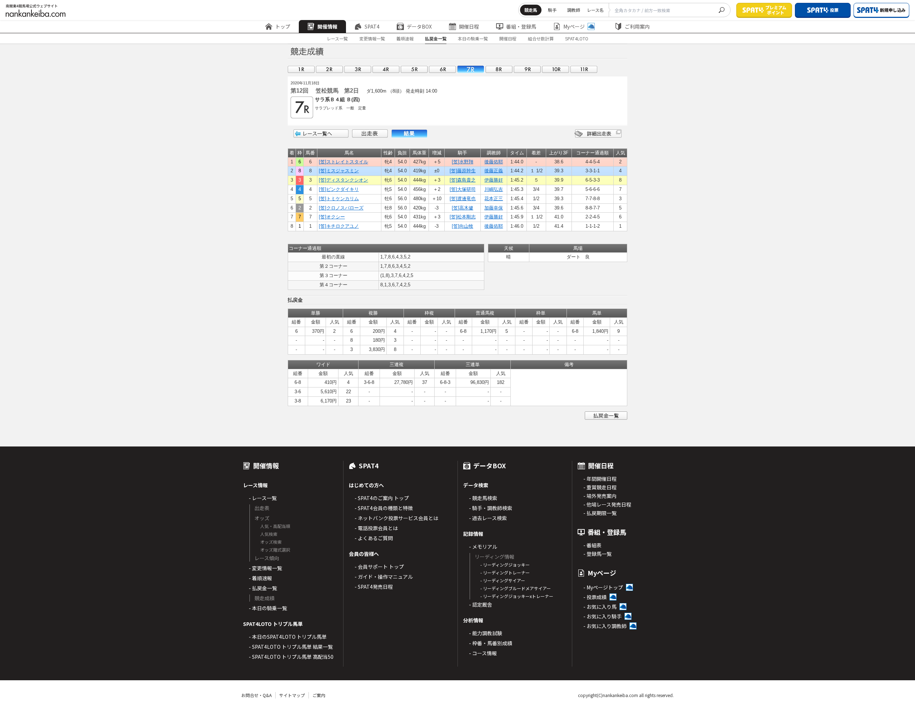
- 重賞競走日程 (600, 487)
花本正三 (493, 198)
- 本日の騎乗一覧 (268, 608)
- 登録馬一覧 (597, 553)
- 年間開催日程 (600, 478)
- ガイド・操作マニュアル (384, 576)
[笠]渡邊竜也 (463, 198)
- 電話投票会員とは (376, 528)
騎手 (552, 10)
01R (301, 69)
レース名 (595, 10)
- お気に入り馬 (600, 606)
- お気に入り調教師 (605, 625)
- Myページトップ (603, 587)
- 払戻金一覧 (263, 588)
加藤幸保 (493, 208)
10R (555, 69)
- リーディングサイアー (502, 580)
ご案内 (318, 695)
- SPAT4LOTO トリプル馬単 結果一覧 (291, 646)
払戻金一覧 (435, 38)
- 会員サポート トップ (379, 566)
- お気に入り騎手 (602, 616)
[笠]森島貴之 (463, 180)
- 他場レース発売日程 (607, 504)
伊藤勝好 (493, 180)
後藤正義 (493, 170)
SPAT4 (372, 26)
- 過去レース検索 (488, 518)
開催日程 (469, 26)
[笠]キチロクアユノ (339, 226)
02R (329, 69)
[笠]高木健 (462, 208)
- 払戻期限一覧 (600, 513)
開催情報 (327, 26)
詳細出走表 (598, 133)
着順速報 (405, 38)
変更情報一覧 (372, 38)
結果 (409, 133)
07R (470, 69)
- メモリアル (483, 546)
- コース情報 (483, 653)
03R (357, 69)
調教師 (573, 10)
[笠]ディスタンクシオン (343, 180)
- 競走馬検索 (483, 498)
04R (386, 69)
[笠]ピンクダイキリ (339, 189)
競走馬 (530, 10)
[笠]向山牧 (462, 226)
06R (442, 69)
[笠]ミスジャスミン (339, 170)
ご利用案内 (637, 26)
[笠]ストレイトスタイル (343, 161)
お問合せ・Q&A (256, 695)
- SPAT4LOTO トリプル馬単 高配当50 (291, 656)
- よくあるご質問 (374, 538)
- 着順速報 (260, 578)
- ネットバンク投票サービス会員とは (396, 518)
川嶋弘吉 (493, 189)
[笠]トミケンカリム (339, 198)
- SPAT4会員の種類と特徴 (384, 508)
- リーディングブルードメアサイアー (515, 588)
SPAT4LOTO (576, 38)
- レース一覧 (263, 498)
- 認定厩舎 (480, 604)
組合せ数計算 (541, 38)
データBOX (419, 26)
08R (499, 69)
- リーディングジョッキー (505, 565)
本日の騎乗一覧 (473, 38)
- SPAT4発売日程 (374, 586)
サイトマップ (292, 695)
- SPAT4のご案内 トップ (382, 498)
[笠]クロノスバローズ (341, 208)
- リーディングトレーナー (505, 572)
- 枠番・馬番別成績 (490, 643)
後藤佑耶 (493, 161)
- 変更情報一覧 (265, 568)
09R (527, 69)
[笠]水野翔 (462, 161)
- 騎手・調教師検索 (490, 508)
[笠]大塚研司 (463, 189)
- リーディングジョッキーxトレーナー (516, 596)
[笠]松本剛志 (463, 216)
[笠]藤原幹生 (463, 170)
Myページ (574, 26)
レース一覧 (337, 38)
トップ (282, 26)
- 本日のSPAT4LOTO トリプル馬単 (288, 636)
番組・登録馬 (521, 26)
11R (583, 69)
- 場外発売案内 (600, 495)
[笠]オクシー (332, 216)
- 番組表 (592, 545)
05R (414, 69)
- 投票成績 (595, 597)
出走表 (370, 133)
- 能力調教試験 (485, 633)
